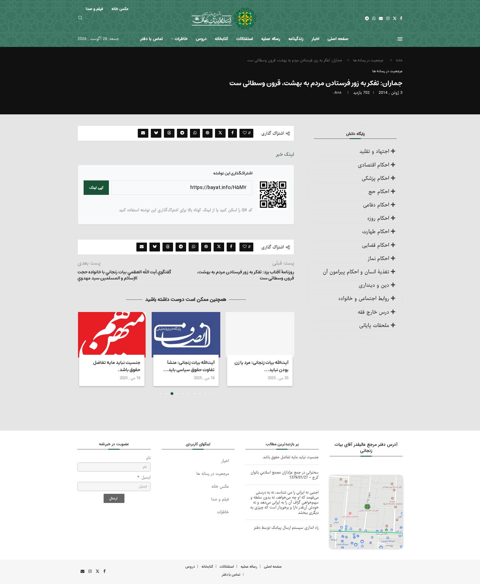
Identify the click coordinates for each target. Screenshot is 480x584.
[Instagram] (388, 18)
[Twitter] (394, 18)
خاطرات (181, 39)
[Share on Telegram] (182, 133)
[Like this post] (245, 133)
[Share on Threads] (169, 133)
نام (148, 458)
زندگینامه (295, 39)
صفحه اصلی (338, 39)
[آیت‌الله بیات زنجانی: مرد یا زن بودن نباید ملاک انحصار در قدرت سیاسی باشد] (260, 335)
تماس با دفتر (151, 39)
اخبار (315, 39)
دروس (201, 39)
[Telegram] (367, 18)
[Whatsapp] (374, 18)
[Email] (381, 18)
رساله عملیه (270, 39)
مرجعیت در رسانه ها (368, 60)
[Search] (80, 18)
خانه (399, 60)
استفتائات (244, 39)
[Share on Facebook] (232, 133)
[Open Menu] (400, 38)
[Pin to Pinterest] (207, 133)
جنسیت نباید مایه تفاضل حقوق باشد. (290, 457)
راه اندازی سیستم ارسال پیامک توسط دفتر (286, 528)
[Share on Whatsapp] (195, 133)
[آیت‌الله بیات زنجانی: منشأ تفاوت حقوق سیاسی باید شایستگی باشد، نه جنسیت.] (186, 335)
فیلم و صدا (220, 499)
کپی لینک (96, 188)
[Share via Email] (143, 133)
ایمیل (145, 477)
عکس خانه (220, 487)
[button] (85, 353)
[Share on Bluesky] (156, 133)
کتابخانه (221, 39)
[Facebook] (401, 18)
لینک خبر (285, 154)
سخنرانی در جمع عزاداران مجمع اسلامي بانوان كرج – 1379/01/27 (285, 475)
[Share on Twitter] (220, 133)
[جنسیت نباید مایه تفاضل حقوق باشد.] (112, 335)
